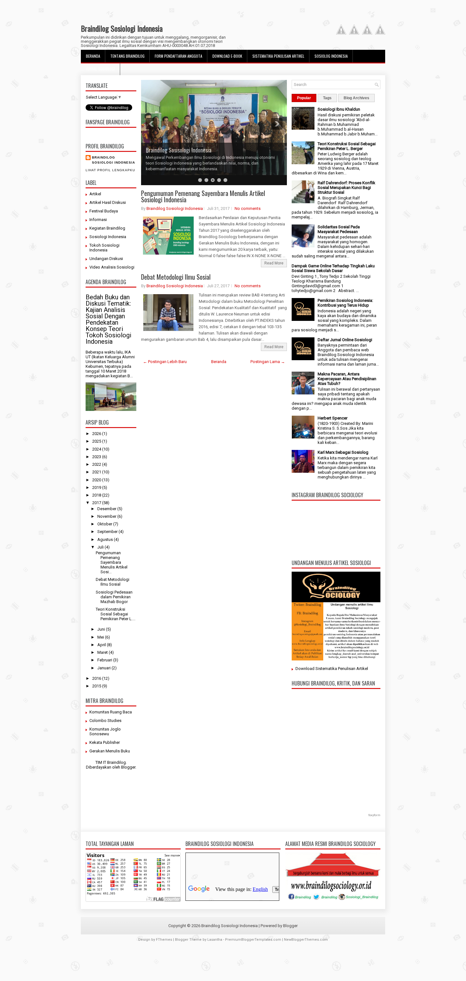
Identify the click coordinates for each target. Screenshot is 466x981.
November (107, 516)
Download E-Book (227, 56)
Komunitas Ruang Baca (110, 712)
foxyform (374, 815)
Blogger (128, 767)
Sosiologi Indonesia (107, 236)
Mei (101, 637)
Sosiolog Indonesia (331, 56)
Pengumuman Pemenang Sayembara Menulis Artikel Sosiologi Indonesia (203, 196)
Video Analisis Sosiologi (111, 267)
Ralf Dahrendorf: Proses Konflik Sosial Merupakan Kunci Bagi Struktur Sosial (346, 187)
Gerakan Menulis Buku (109, 751)
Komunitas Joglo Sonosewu (105, 731)
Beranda (93, 56)
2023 (97, 456)
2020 (97, 480)
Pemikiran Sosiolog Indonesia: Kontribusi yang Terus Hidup (345, 303)
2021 (97, 472)
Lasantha (214, 940)
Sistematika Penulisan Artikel (278, 56)
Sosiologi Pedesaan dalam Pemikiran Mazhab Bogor (114, 597)
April (102, 644)
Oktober (105, 524)
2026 (97, 433)
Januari (104, 668)
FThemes (164, 940)
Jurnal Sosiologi (100, 68)
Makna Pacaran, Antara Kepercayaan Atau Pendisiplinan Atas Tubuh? (347, 379)
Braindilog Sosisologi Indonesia (178, 150)
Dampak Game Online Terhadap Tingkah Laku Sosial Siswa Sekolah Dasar (333, 268)
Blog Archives (356, 98)
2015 (97, 686)
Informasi (98, 219)
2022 (97, 464)
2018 (97, 495)
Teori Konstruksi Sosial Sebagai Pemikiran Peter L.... (115, 614)
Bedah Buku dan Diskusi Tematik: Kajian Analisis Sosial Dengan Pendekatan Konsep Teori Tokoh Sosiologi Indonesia (108, 319)
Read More (273, 263)
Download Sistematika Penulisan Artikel (331, 668)
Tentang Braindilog (127, 56)
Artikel (95, 194)
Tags (327, 98)
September (108, 531)
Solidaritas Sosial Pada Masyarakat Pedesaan (339, 229)
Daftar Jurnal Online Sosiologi (345, 339)
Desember (107, 508)
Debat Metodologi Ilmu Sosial (112, 582)
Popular (304, 98)
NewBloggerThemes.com (306, 940)
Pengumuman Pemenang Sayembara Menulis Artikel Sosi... (111, 562)
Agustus (105, 539)
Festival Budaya (103, 211)
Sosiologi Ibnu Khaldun (339, 109)
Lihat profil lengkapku (110, 170)
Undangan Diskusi (106, 258)
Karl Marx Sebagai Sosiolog (343, 452)
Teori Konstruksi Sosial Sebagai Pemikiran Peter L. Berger (347, 146)
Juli (101, 547)
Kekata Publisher (104, 742)
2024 (97, 449)
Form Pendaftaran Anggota (178, 56)
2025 (97, 441)
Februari (105, 660)
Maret (103, 652)
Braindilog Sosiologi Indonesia (122, 28)
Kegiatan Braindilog (107, 228)
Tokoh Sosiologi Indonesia (104, 247)
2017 (97, 502)
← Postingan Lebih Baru (165, 361)
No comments (248, 208)
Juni (101, 629)
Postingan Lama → (267, 361)
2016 (97, 678)
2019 (97, 487)
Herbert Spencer (332, 418)
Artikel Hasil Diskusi (107, 202)
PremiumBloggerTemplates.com (253, 940)
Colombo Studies (105, 720)
